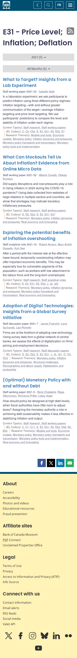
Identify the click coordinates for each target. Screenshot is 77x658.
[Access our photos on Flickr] (68, 638)
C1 (27, 427)
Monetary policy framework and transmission (29, 142)
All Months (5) (37, 69)
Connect (12, 540)
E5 (52, 131)
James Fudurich (50, 323)
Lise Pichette (23, 327)
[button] (42, 463)
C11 (32, 427)
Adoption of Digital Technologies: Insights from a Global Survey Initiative (38, 312)
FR (59, 5)
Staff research (31, 127)
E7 (63, 131)
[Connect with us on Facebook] (21, 638)
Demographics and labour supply (22, 366)
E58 (63, 427)
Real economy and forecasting (39, 222)
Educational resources (18, 508)
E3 (41, 131)
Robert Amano (47, 244)
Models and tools (41, 135)
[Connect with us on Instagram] (33, 638)
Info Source (11, 582)
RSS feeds (9, 613)
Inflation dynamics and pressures (52, 139)
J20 (56, 284)
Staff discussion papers (55, 350)
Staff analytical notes (53, 280)
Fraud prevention (15, 514)
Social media (12, 619)
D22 (32, 214)
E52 (57, 131)
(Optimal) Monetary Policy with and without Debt (37, 383)
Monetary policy (22, 139)
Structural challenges (45, 362)
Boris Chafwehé (46, 392)
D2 (27, 214)
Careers (8, 492)
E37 (53, 214)
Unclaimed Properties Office (22, 545)
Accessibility (11, 498)
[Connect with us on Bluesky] (45, 638)
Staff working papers (53, 127)
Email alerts (11, 608)
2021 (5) (36, 57)
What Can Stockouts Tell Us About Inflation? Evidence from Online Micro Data (36, 163)
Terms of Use (12, 566)
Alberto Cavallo (48, 175)
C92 (32, 131)
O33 (5, 358)
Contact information (17, 602)
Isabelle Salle (47, 91)
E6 (69, 427)
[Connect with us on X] (9, 638)
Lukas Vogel (45, 396)
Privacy (8, 571)
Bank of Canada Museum (20, 534)
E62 (5, 431)
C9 (27, 131)
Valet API (9, 624)
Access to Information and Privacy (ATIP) (31, 577)
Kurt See (20, 248)
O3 (69, 354)
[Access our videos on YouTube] (38, 651)
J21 (60, 354)
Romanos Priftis (27, 396)
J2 (51, 284)
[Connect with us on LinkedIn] (57, 638)
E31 (46, 131)
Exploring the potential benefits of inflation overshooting (36, 236)
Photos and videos (16, 503)
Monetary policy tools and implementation (35, 144)
